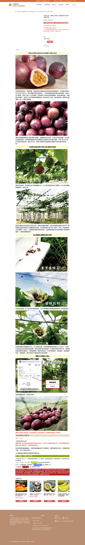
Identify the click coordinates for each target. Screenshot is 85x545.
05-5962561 (26, 466)
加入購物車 (50, 41)
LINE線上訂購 (34, 462)
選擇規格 (21, 501)
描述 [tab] (17, 49)
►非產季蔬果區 (47, 46)
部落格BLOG (61, 4)
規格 (44, 36)
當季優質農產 (47, 4)
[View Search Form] (72, 4)
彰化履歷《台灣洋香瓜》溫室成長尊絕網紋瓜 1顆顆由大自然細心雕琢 (63, 494)
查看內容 (50, 501)
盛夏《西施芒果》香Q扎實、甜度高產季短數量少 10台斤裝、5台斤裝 (21, 494)
